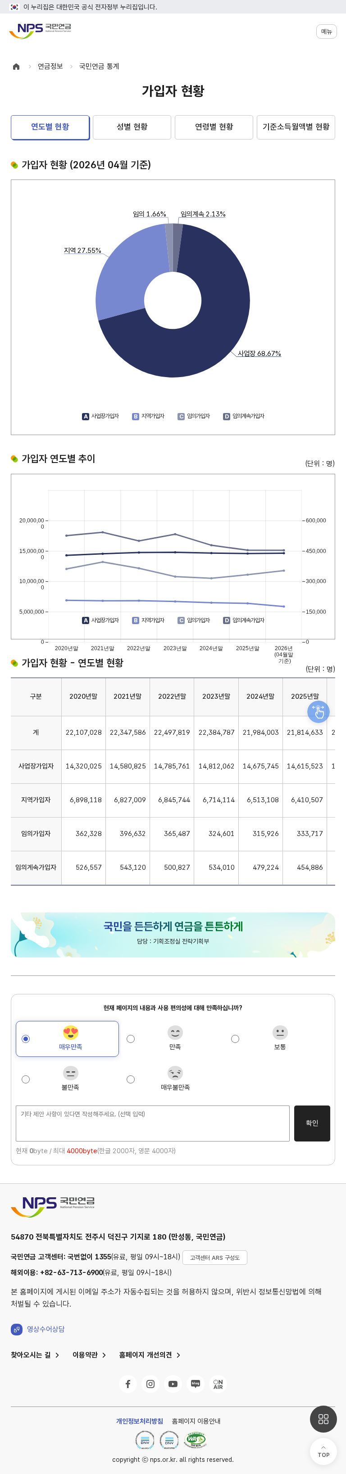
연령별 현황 (214, 126)
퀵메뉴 (323, 1419)
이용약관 (85, 1355)
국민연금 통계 (99, 66)
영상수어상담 (46, 1329)
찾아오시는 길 (31, 1355)
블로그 (196, 1384)
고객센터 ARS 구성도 (215, 1257)
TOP (324, 1455)
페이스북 (128, 1384)
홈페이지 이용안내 (196, 1421)
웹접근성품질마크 (195, 1439)
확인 (312, 1123)
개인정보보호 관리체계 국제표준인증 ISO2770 (144, 1439)
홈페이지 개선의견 (145, 1355)
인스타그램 (150, 1384)
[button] (326, 31)
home (16, 66)
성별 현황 (132, 126)
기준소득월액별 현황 (296, 126)
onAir (218, 1384)
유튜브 (173, 1384)
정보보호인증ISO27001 (168, 1439)
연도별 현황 (50, 126)
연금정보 (50, 66)
